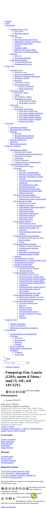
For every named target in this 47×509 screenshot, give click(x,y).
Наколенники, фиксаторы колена (32, 207)
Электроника (10, 330)
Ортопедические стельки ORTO (31, 281)
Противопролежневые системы (27, 295)
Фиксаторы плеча (26, 219)
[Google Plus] (13, 488)
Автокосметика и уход (18, 29)
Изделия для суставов (23, 201)
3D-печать (14, 336)
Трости (22, 316)
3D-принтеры (20, 340)
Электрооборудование (18, 60)
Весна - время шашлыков (19, 473)
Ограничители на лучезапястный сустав (30, 260)
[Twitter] (20, 488)
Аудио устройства (17, 346)
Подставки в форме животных (31, 113)
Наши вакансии (7, 448)
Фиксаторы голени (26, 211)
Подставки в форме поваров (30, 117)
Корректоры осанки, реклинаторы (32, 199)
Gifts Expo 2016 (16, 477)
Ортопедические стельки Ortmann (32, 279)
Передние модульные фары (25, 50)
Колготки (23, 250)
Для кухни (14, 105)
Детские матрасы (26, 271)
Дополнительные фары (24, 44)
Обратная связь (7, 443)
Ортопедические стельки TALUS (32, 287)
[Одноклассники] (10, 488)
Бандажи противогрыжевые (30, 174)
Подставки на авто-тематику (30, 119)
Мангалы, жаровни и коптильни (27, 76)
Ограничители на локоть (24, 258)
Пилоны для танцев (17, 324)
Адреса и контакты (8, 439)
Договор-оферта (7, 463)
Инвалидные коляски (23, 222)
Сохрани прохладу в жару (20, 471)
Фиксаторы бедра (26, 209)
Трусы (21, 242)
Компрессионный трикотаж (25, 244)
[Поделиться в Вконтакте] (17, 392)
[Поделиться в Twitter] (20, 392)
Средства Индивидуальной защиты (28, 154)
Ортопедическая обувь (23, 264)
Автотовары (10, 25)
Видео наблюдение (22, 85)
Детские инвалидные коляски (30, 226)
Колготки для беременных (29, 252)
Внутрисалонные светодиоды (26, 40)
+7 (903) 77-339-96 (28, 429)
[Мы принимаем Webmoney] (3, 498)
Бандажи (18, 168)
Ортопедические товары (19, 164)
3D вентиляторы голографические (23, 334)
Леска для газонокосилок (24, 74)
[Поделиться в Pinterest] (23, 392)
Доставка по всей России (11, 429)
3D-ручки (18, 342)
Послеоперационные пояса (29, 189)
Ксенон (17, 46)
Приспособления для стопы (30, 293)
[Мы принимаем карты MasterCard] (10, 498)
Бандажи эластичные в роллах (31, 177)
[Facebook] (2, 488)
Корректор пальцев (26, 205)
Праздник (14, 142)
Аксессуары (19, 354)
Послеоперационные (27, 187)
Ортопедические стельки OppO (31, 277)
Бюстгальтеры (24, 240)
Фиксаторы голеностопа (28, 213)
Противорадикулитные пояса (30, 191)
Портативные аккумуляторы (21, 348)
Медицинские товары (18, 150)
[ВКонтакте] (6, 488)
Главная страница (12, 367)
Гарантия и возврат (8, 461)
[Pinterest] (27, 488)
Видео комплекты (26, 89)
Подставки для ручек (27, 103)
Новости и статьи (9, 467)
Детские (22, 179)
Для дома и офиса (17, 91)
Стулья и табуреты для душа (30, 314)
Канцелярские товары (23, 99)
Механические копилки (24, 138)
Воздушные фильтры (23, 58)
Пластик (18, 344)
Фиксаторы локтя (26, 217)
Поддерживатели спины (28, 185)
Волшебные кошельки (18, 127)
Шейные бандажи (26, 193)
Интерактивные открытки (20, 130)
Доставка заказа (7, 456)
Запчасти (13, 54)
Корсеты (18, 256)
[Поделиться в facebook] (7, 392)
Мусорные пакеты (22, 33)
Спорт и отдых (11, 320)
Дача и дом (9, 66)
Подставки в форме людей (29, 115)
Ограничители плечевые (24, 262)
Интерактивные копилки (24, 136)
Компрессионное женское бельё (27, 236)
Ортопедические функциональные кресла (28, 310)
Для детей (9, 123)
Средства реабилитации (24, 301)
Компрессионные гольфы (29, 254)
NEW (7, 23)
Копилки (13, 132)
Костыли (22, 305)
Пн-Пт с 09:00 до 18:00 (16, 431)
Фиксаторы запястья (27, 215)
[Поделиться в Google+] (10, 392)
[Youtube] (17, 488)
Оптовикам (5, 446)
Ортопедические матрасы (25, 267)
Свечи (17, 95)
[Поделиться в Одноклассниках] (13, 392)
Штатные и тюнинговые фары (26, 52)
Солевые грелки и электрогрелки (28, 162)
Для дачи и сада (16, 70)
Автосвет (13, 35)
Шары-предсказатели (18, 144)
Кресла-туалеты (25, 307)
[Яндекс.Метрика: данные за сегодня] (8, 507)
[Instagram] (24, 488)
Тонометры (19, 158)
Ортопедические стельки (24, 273)
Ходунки (22, 318)
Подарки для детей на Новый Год (22, 475)
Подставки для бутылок (24, 109)
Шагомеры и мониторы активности (24, 328)
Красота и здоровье (13, 146)
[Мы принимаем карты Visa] (6, 498)
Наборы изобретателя (18, 140)
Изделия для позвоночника (25, 195)
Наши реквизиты (7, 441)
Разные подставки (26, 121)
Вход (8, 359)
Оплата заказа (6, 458)
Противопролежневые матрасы (31, 299)
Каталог (8, 21)
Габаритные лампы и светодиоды (28, 42)
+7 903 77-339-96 (7, 427)
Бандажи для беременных (29, 172)
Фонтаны (18, 80)
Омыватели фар (21, 48)
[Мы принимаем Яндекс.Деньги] (14, 498)
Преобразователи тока (23, 64)
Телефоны (14, 350)
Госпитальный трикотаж (28, 248)
